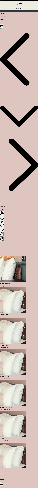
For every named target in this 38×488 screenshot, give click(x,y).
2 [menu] (36, 11)
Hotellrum (9, 7)
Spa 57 (26, 7)
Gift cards (7, 10)
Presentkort (35, 7)
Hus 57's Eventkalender (20, 7)
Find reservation (33, 10)
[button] (19, 59)
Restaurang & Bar (30, 7)
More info (2, 286)
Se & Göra (17, 8)
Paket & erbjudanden (4, 7)
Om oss (21, 8)
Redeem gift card (18, 10)
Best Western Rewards (4, 0)
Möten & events (14, 7)
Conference (13, 10)
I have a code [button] (28, 10)
